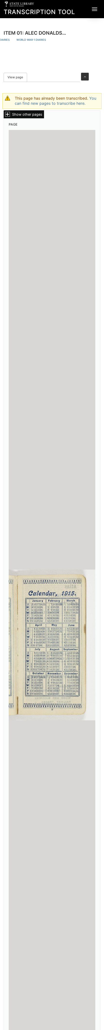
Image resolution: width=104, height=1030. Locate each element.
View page (17, 77)
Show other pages (27, 114)
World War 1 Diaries (31, 39)
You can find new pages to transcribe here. (55, 101)
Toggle (85, 76)
